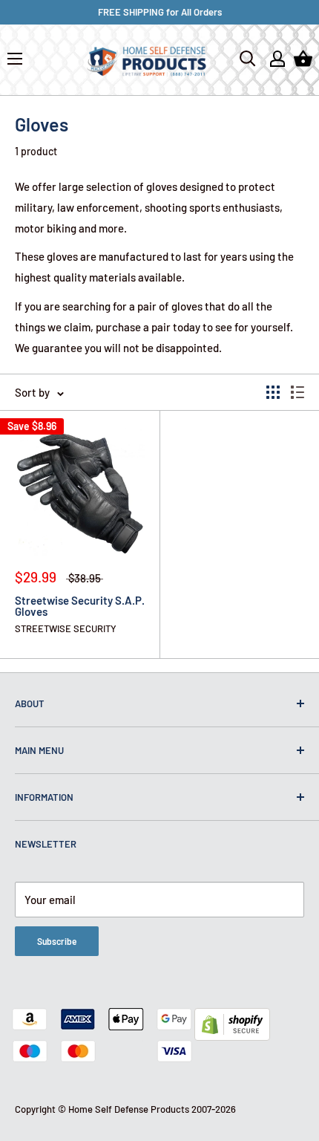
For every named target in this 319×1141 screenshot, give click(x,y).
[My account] (277, 59)
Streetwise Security (65, 628)
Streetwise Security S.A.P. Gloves (80, 606)
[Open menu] (14, 59)
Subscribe (56, 941)
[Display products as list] (297, 392)
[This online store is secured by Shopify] (232, 1018)
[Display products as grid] (273, 392)
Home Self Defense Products (128, 1109)
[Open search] (248, 59)
